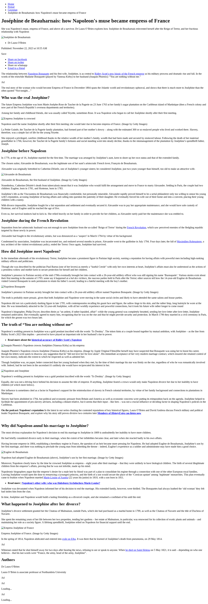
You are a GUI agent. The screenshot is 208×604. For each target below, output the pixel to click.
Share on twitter (16, 62)
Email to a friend (16, 68)
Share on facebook (17, 59)
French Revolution (136, 227)
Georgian (12, 9)
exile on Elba (69, 539)
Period (11, 7)
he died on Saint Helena (137, 550)
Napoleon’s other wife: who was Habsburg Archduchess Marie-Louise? (61, 483)
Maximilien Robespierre (189, 241)
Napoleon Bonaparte (38, 73)
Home (11, 4)
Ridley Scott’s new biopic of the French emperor (119, 73)
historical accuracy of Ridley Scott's (57, 339)
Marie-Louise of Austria (56, 477)
